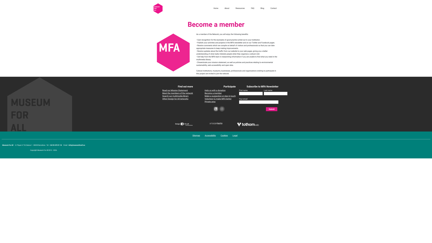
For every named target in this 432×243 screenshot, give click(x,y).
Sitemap (196, 135)
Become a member (213, 93)
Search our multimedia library (175, 96)
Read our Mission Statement (175, 90)
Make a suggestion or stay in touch (220, 96)
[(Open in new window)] (184, 125)
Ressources (240, 8)
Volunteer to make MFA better (218, 99)
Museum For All (7, 145)
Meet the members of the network (177, 93)
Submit (271, 109)
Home (216, 8)
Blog (262, 8)
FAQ (252, 8)
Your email (243, 99)
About (227, 8)
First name (243, 90)
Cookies (224, 135)
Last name (268, 90)
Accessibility (210, 135)
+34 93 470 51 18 (56, 145)
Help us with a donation (215, 90)
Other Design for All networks (175, 99)
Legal (235, 135)
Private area (210, 101)
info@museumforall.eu (77, 145)
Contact (273, 8)
